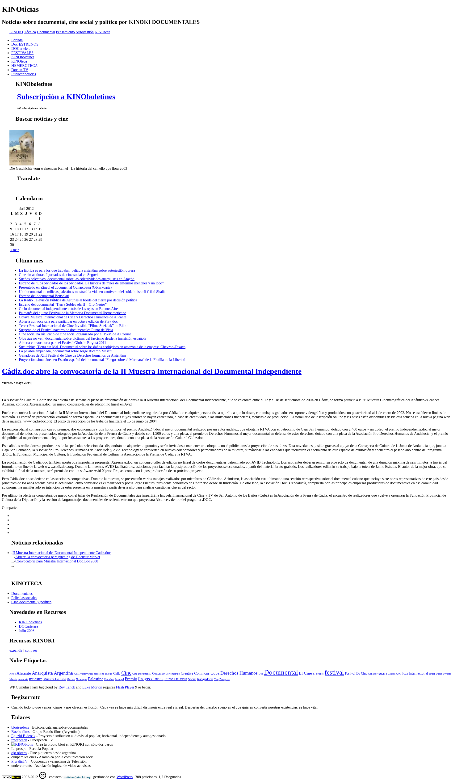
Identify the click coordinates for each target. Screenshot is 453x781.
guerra (382, 673)
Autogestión (85, 32)
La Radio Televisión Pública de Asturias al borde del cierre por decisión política (78, 300)
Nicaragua (81, 679)
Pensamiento (65, 32)
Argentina (63, 673)
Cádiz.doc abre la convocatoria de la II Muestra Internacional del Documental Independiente (152, 371)
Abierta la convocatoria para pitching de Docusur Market (57, 557)
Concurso (158, 673)
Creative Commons (195, 673)
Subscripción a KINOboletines (66, 96)
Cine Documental (141, 673)
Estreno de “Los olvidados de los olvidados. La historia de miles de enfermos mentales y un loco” (91, 283)
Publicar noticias (23, 74)
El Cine (305, 673)
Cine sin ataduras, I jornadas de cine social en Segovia (59, 275)
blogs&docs (20, 727)
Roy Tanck (67, 687)
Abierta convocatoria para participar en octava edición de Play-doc (68, 321)
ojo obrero (19, 753)
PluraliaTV (19, 761)
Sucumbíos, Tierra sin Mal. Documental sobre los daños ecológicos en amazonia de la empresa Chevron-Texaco (102, 347)
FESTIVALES (22, 53)
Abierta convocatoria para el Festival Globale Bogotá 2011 (62, 343)
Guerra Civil (394, 673)
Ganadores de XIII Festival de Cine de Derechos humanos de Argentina (72, 355)
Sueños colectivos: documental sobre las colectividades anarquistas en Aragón (76, 279)
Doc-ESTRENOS (24, 44)
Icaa (405, 673)
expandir (15, 650)
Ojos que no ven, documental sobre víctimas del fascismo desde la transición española (82, 338)
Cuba (214, 673)
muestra (35, 678)
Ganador (373, 673)
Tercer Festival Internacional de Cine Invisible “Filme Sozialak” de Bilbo (73, 326)
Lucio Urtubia (443, 673)
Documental (46, 32)
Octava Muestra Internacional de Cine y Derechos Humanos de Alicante (72, 317)
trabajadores (205, 679)
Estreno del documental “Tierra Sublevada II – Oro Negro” (63, 304)
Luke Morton (92, 687)
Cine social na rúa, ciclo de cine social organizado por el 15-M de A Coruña (75, 334)
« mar (14, 250)
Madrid (13, 679)
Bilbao (108, 673)
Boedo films (20, 732)
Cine (126, 673)
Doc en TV (19, 70)
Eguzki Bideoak (23, 736)
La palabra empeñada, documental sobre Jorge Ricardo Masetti (65, 351)
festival (334, 672)
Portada (17, 40)
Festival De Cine (356, 673)
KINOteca (102, 32)
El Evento (318, 673)
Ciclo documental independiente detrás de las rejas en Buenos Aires (69, 309)
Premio (131, 678)
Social (192, 679)
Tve (216, 679)
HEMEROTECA (24, 65)
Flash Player (125, 687)
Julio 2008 (26, 631)
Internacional (418, 673)
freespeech (19, 740)
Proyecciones (151, 678)
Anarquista (42, 673)
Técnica (30, 32)
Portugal (119, 679)
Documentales (22, 593)
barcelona (99, 673)
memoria (23, 679)
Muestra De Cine (54, 679)
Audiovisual (86, 673)
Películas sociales (24, 598)
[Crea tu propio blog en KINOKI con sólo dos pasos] (22, 744)
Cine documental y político (31, 602)
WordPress (125, 777)
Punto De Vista (175, 679)
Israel (432, 673)
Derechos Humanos (239, 673)
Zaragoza (224, 679)
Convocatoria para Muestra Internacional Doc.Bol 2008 (56, 561)
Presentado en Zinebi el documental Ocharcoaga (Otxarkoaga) (65, 287)
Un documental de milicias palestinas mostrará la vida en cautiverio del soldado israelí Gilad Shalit (92, 292)
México (71, 679)
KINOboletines (22, 57)
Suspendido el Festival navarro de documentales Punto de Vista (66, 330)
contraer (31, 650)
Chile (116, 673)
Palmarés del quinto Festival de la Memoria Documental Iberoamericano (72, 313)
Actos (12, 673)
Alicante (24, 673)
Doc (261, 673)
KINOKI (16, 32)
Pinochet (109, 679)
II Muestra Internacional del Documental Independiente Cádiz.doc (62, 553)
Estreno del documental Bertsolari (44, 296)
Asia (76, 673)
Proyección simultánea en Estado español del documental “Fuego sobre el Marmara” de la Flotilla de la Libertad (102, 360)
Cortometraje (173, 673)
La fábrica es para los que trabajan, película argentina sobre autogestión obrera (77, 270)
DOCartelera (20, 48)
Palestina (95, 678)
